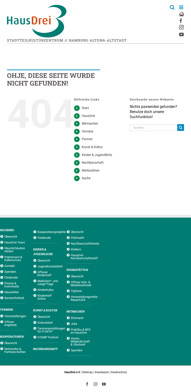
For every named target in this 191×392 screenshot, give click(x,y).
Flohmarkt (77, 237)
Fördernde (11, 277)
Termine (87, 131)
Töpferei (76, 290)
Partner (87, 139)
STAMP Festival (48, 337)
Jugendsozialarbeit (48, 266)
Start (85, 108)
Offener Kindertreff (44, 273)
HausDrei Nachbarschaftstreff (81, 256)
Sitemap (87, 372)
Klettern (76, 249)
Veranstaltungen (15, 316)
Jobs (74, 323)
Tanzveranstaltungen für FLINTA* (48, 330)
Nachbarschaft (93, 162)
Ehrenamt (77, 317)
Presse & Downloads (11, 285)
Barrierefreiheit (14, 297)
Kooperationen (12, 336)
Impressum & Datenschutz (13, 258)
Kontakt (9, 265)
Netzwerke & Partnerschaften (15, 350)
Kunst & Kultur (92, 147)
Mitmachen (90, 123)
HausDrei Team (14, 242)
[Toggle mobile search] (172, 7)
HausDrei (88, 116)
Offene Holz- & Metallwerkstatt (81, 283)
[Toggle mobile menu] (181, 7)
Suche (86, 178)
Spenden (10, 271)
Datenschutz (119, 372)
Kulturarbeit (45, 322)
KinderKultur (46, 289)
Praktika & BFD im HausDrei (81, 331)
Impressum (102, 372)
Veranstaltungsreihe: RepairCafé (81, 298)
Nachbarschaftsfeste (81, 243)
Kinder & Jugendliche (97, 155)
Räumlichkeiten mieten (14, 249)
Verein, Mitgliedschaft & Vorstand (80, 341)
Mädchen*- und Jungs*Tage (47, 282)
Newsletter (11, 292)
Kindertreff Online (44, 297)
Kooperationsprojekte (48, 231)
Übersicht (10, 236)
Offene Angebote (10, 323)
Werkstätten (90, 170)
